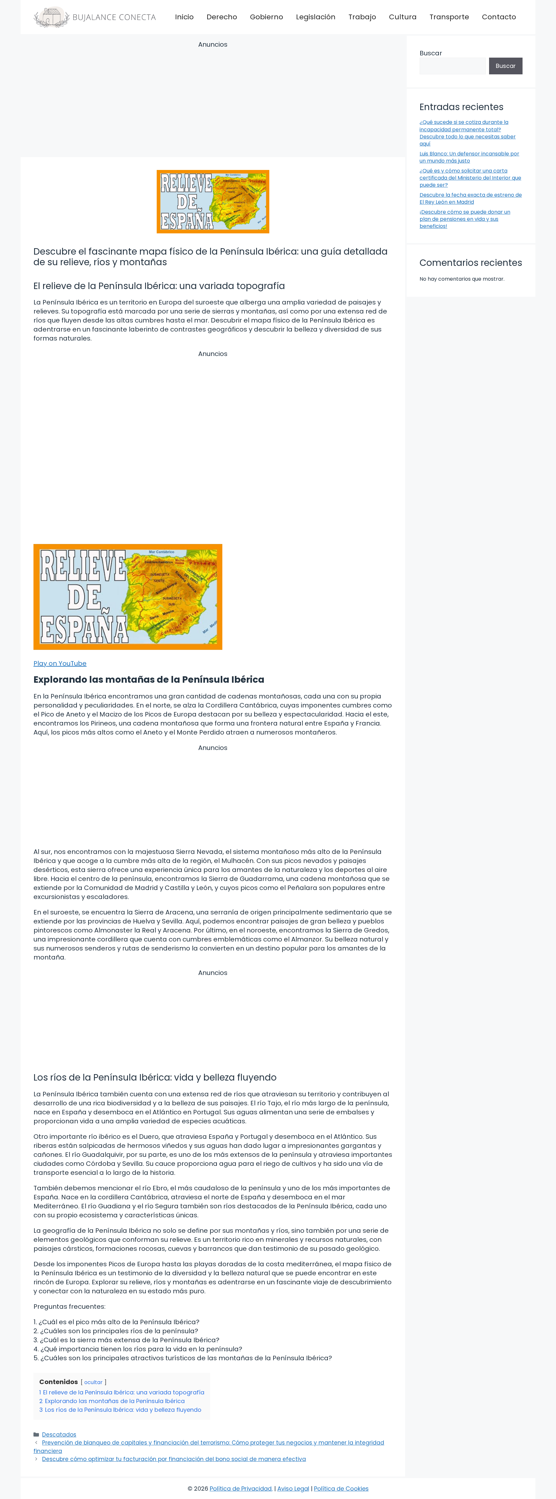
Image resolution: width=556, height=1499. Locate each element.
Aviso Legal (293, 1489)
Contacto (499, 17)
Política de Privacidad (241, 1489)
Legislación (316, 17)
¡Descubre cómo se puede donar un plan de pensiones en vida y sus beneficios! (465, 219)
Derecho (222, 17)
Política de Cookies (341, 1489)
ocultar (93, 1382)
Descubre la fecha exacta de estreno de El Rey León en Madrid (471, 198)
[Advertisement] (213, 100)
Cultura (403, 17)
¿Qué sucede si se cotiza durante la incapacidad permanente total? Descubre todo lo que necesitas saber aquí (468, 132)
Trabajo (362, 17)
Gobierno (266, 17)
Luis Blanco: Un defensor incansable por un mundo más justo (469, 157)
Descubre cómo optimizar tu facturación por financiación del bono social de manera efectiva (174, 1459)
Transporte (449, 17)
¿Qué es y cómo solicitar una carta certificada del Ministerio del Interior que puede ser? (470, 178)
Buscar (431, 53)
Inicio (184, 17)
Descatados (59, 1434)
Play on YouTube (60, 663)
